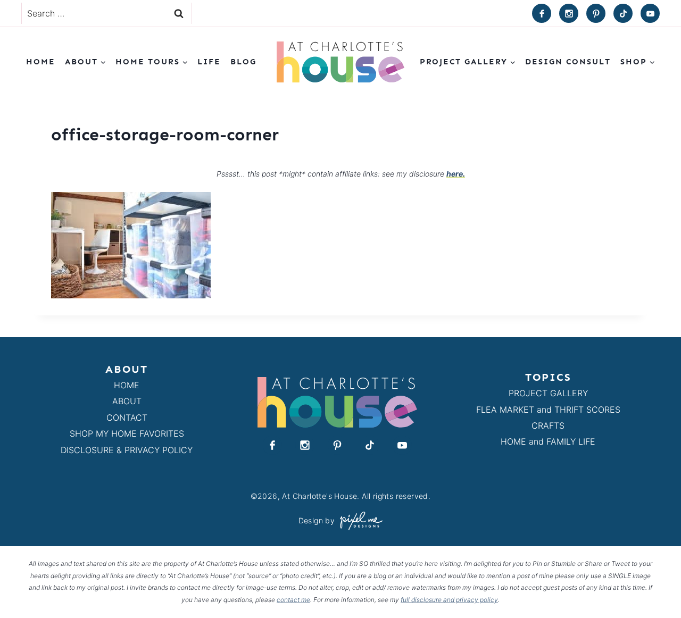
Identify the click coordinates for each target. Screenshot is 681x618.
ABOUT (127, 401)
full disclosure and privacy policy (449, 600)
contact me (293, 600)
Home (40, 61)
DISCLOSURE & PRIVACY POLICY (127, 450)
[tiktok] (623, 13)
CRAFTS (547, 425)
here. (455, 173)
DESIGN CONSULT (568, 61)
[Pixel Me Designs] (359, 521)
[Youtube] (650, 13)
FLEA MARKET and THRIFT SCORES (548, 409)
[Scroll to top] (653, 585)
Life (209, 61)
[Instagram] (568, 13)
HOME (126, 385)
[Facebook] (541, 13)
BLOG (243, 61)
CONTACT (126, 417)
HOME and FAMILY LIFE (548, 441)
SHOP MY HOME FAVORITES (127, 433)
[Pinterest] (595, 13)
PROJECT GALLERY (548, 393)
